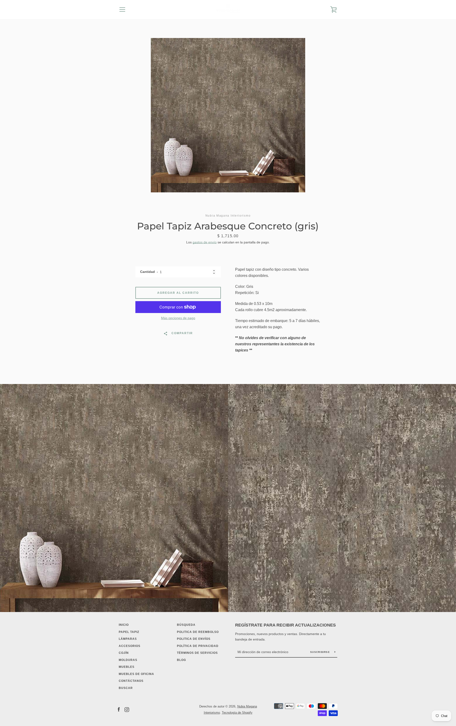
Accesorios (129, 646)
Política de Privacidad (197, 646)
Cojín (124, 653)
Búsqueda (186, 624)
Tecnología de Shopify (237, 712)
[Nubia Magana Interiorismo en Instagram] (126, 709)
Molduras (128, 660)
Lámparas (128, 639)
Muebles (126, 667)
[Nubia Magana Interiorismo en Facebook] (118, 709)
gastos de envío (205, 242)
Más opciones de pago (178, 318)
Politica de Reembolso (198, 632)
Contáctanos (131, 681)
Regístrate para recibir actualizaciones (285, 625)
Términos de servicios (197, 653)
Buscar (126, 688)
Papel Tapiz (129, 632)
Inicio (124, 624)
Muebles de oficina (136, 674)
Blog (181, 660)
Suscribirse (320, 652)
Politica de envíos (193, 639)
